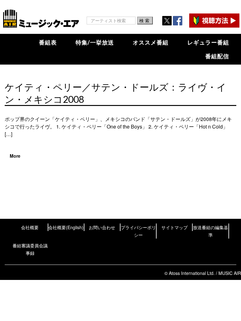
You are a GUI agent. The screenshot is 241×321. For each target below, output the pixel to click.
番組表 (48, 42)
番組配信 (217, 56)
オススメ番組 (151, 42)
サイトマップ (174, 227)
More (15, 156)
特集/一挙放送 (95, 42)
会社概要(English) (65, 227)
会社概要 (30, 227)
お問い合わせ (102, 227)
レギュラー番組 (208, 42)
